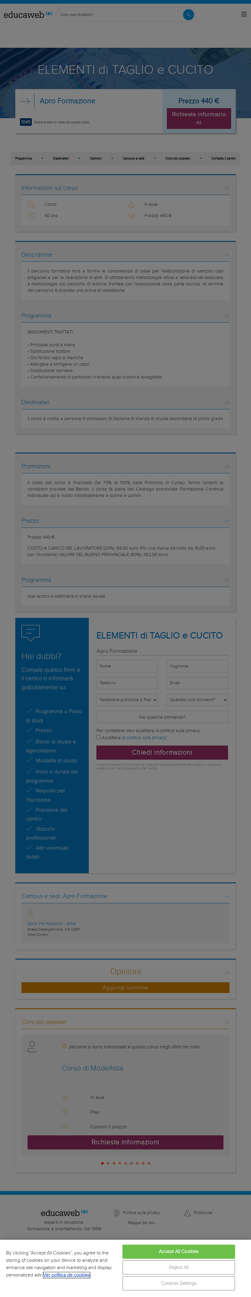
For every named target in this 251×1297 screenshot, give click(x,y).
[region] (125, 1268)
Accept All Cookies (179, 1251)
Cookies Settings (179, 1283)
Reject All (179, 1267)
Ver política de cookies (66, 1275)
